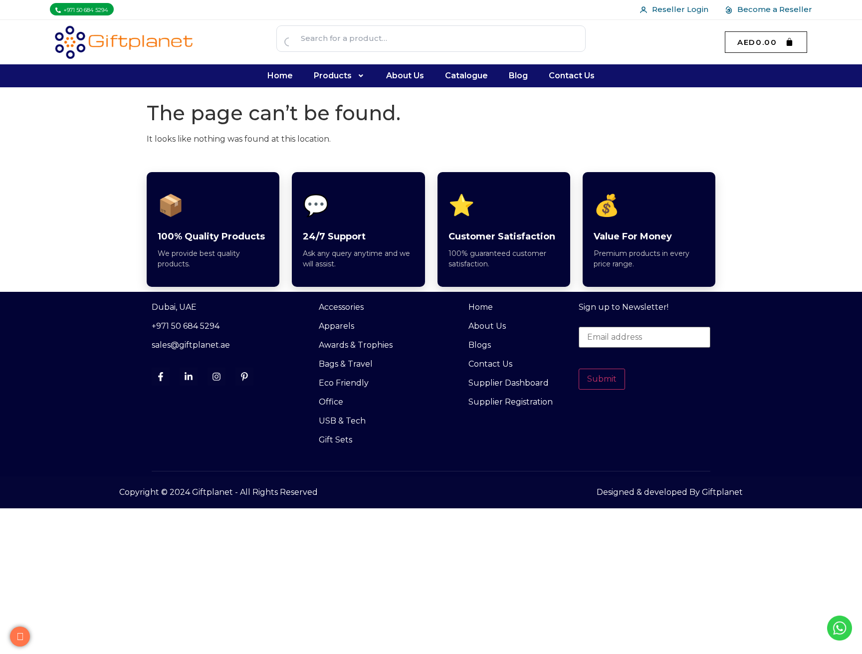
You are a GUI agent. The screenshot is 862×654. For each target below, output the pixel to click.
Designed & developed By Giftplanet (670, 492)
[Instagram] (216, 377)
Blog (518, 75)
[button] (339, 75)
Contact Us (572, 75)
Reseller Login (680, 9)
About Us (405, 75)
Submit (602, 379)
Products (333, 75)
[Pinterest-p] (244, 377)
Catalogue (466, 75)
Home (280, 75)
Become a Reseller (774, 9)
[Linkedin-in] (189, 377)
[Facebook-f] (161, 377)
